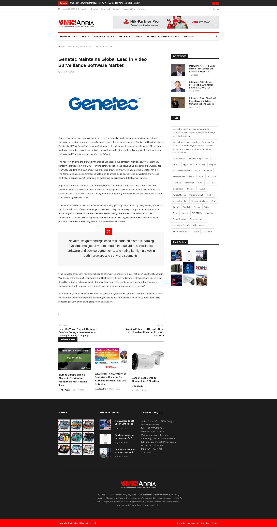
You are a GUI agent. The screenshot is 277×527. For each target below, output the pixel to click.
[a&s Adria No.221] (88, 429)
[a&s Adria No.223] (76, 429)
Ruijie (206, 207)
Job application (128, 9)
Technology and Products (80, 46)
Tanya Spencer (179, 219)
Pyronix (197, 207)
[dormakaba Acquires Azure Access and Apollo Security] (201, 260)
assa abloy (200, 164)
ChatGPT (208, 170)
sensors (184, 213)
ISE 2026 (201, 188)
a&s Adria (65, 390)
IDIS (214, 182)
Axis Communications (182, 170)
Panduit (186, 207)
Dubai (200, 176)
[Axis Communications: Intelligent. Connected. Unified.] (188, 284)
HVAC (200, 182)
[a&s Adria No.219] (76, 442)
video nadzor (199, 225)
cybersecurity (179, 176)
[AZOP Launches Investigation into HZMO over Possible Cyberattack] (176, 284)
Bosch (198, 170)
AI (213, 158)
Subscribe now (183, 523)
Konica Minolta (179, 195)
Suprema (209, 213)
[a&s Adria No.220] (64, 442)
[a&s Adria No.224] (64, 429)
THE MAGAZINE (68, 36)
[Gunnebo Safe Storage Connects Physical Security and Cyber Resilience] (176, 272)
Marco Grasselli (196, 195)
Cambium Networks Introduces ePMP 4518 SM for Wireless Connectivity (105, 3)
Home (61, 46)
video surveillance (181, 231)
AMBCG (176, 164)
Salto (175, 213)
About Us (94, 9)
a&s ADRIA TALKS (103, 36)
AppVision (187, 164)
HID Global (211, 176)
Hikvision (177, 182)
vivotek (196, 231)
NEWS (85, 36)
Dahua (191, 176)
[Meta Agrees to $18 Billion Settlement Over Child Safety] (176, 260)
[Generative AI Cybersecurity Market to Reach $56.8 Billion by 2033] (188, 272)
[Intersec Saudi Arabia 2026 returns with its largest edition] (201, 284)
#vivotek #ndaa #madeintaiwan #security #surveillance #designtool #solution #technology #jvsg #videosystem (194, 132)
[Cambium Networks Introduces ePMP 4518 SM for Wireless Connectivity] (188, 260)
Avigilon (212, 164)
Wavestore (207, 231)
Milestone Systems (199, 201)
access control (179, 158)
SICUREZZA (197, 213)
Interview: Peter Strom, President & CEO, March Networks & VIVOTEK (201, 85)
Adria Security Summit (198, 158)
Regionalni (82, 9)
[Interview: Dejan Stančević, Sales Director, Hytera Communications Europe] (179, 103)
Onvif (213, 201)
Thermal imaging (197, 219)
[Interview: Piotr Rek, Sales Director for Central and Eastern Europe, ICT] (179, 70)
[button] (213, 3)
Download (105, 9)
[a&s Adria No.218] (88, 442)
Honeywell (189, 182)
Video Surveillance (104, 46)
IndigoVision (178, 188)
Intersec (190, 188)
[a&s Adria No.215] (88, 454)
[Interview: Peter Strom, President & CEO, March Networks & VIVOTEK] (179, 87)
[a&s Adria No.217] (64, 454)
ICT (207, 182)
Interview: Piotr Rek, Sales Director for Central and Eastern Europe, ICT (202, 69)
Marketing (141, 9)
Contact (116, 9)
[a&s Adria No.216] (76, 454)
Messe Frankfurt (180, 201)
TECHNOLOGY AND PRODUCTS (162, 36)
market (210, 195)
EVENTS (188, 36)
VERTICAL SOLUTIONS (129, 36)
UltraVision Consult (181, 225)
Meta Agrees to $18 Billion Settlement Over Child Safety (124, 424)
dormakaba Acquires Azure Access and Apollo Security (125, 452)
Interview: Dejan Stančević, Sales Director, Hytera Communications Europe (202, 101)
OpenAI (176, 207)
